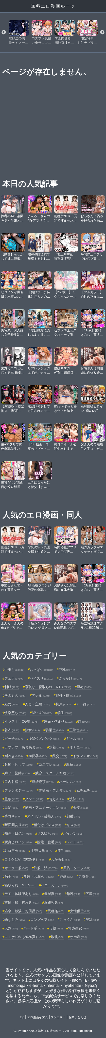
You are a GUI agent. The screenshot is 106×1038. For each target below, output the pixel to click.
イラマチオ (85, 756)
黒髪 (11, 808)
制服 (11, 687)
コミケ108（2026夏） (24, 937)
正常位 (78, 730)
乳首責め (14, 851)
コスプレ (49, 764)
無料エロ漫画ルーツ (53, 6)
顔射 (73, 816)
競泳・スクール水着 (54, 773)
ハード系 (33, 928)
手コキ (12, 816)
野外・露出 (68, 695)
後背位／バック (44, 739)
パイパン (73, 833)
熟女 (32, 730)
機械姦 (52, 894)
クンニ (34, 799)
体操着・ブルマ (55, 790)
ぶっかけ (70, 678)
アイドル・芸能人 (44, 816)
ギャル (75, 739)
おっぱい (41, 670)
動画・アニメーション (46, 808)
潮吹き (13, 756)
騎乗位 (54, 730)
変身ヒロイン (18, 842)
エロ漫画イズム (37, 1017)
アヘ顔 (85, 704)
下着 (92, 894)
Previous (3, 32)
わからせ (61, 859)
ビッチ (13, 739)
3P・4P (42, 713)
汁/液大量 (41, 851)
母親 (56, 928)
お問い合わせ (77, 1017)
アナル (41, 695)
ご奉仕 (87, 876)
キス (73, 825)
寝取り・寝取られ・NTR (48, 687)
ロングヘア (42, 920)
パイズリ (41, 678)
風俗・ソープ (76, 868)
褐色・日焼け (18, 833)
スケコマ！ (58, 1017)
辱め (84, 687)
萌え (56, 799)
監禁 (11, 799)
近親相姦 (54, 902)
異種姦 (56, 911)
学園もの (15, 695)
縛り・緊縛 (17, 773)
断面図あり (16, 825)
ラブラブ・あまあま (23, 747)
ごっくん (70, 920)
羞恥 (73, 764)
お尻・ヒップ (18, 764)
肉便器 (37, 756)
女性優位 (80, 911)
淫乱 (92, 920)
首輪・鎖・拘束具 (21, 902)
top (22, 1017)
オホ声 (78, 937)
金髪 (80, 808)
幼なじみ (14, 920)
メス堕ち (47, 833)
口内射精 (15, 782)
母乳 (73, 894)
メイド (75, 842)
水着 (56, 747)
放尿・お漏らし (38, 876)
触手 (11, 876)
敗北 (57, 937)
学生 (64, 713)
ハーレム (70, 782)
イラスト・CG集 (21, 721)
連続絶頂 (42, 782)
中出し (14, 670)
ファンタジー (18, 790)
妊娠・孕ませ (58, 721)
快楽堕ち (15, 713)
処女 (11, 704)
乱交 (59, 756)
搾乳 (64, 851)
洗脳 (76, 799)
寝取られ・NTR (19, 885)
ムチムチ (87, 790)
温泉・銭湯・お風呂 (23, 911)
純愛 (66, 876)
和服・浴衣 (45, 868)
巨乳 (67, 670)
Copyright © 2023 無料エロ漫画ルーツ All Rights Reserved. (53, 1031)
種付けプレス (47, 825)
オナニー (80, 747)
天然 (11, 928)
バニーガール (54, 885)
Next (102, 32)
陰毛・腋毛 (49, 842)
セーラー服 (16, 868)
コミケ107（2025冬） (24, 859)
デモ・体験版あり (21, 894)
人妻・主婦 (37, 704)
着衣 (11, 730)
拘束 (63, 704)
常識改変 (78, 928)
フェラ (14, 678)
